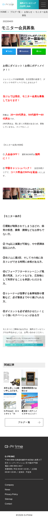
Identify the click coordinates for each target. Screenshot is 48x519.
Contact (8, 504)
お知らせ (28, 12)
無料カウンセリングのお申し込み (28, 4)
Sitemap (8, 499)
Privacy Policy (11, 494)
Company (9, 485)
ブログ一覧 (15, 12)
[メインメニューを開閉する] (43, 4)
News (7, 489)
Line (39, 51)
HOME (4, 12)
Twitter (9, 51)
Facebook (24, 51)
